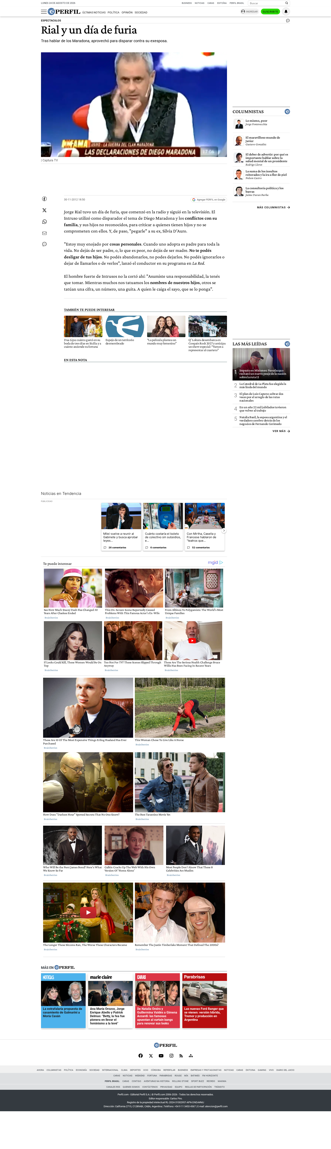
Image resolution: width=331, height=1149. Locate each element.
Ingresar (252, 11)
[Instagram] (171, 1056)
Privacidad (166, 1087)
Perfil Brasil (237, 3)
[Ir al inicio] (64, 11)
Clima (124, 1070)
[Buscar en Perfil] (286, 3)
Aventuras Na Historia (157, 1081)
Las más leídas (250, 343)
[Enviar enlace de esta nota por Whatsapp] (44, 221)
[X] (151, 1056)
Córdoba (156, 1070)
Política (113, 12)
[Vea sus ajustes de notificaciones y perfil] (286, 11)
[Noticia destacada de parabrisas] (204, 978)
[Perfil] (64, 967)
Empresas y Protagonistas (206, 1070)
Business (187, 3)
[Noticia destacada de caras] (157, 978)
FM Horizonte (210, 1075)
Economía (81, 1070)
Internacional (110, 1070)
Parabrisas (166, 1075)
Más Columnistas (271, 207)
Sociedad (141, 12)
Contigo (136, 1081)
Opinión (127, 12)
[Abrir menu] (44, 11)
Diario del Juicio (285, 1070)
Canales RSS (113, 1087)
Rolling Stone (180, 1081)
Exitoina (250, 1070)
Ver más (279, 431)
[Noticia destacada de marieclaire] (110, 978)
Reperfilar (169, 1070)
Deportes (135, 1070)
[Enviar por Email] (44, 233)
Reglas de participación (198, 1087)
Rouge (178, 1075)
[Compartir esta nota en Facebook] (44, 198)
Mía (186, 1075)
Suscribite (270, 11)
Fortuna (152, 1075)
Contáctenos (150, 1087)
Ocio (145, 1070)
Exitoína (222, 3)
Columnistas (248, 111)
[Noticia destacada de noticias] (63, 978)
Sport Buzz (197, 1081)
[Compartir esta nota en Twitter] (44, 210)
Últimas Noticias (94, 12)
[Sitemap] (191, 1056)
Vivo (271, 1070)
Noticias (199, 3)
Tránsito (219, 1087)
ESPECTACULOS (51, 20)
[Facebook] (140, 1056)
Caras (210, 3)
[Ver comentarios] (287, 21)
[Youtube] (161, 1056)
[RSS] (181, 1056)
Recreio (211, 1081)
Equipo (178, 1087)
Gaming (262, 1070)
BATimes (195, 1075)
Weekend (140, 1075)
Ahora (40, 1070)
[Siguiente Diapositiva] (223, 530)
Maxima (222, 1081)
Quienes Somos (131, 1087)
